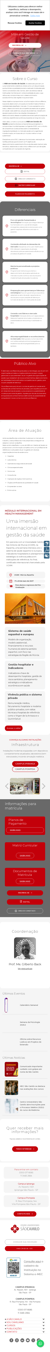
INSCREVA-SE (25, 1248)
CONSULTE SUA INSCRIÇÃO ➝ (25, 53)
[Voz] (46, 549)
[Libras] (46, 543)
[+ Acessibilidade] (46, 556)
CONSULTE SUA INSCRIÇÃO (25, 1242)
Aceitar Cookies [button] (35, 23)
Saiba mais (15, 830)
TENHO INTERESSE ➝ (25, 1149)
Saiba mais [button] (35, 16)
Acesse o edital (14, 728)
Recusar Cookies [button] (15, 23)
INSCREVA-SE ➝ (19, 45)
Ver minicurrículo (25, 969)
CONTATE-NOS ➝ (25, 1214)
